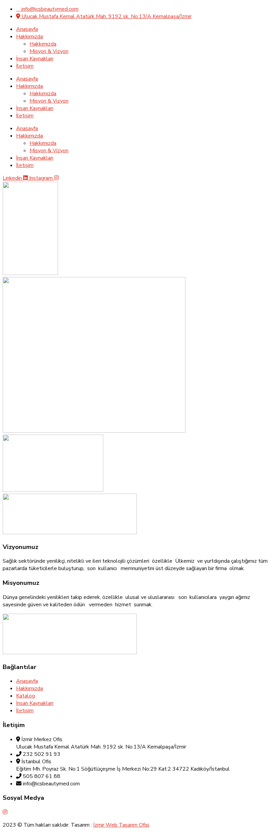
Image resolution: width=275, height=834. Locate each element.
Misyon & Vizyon (49, 51)
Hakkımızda (29, 36)
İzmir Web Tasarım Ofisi (121, 825)
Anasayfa (27, 29)
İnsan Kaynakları (34, 58)
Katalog (25, 696)
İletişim (25, 66)
